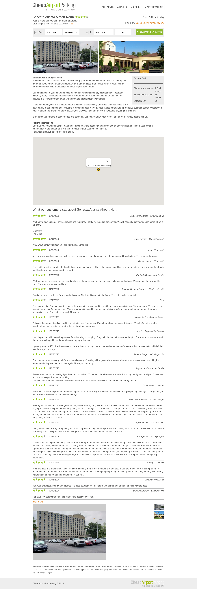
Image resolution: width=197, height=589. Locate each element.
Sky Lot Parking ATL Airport (42, 573)
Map (71, 24)
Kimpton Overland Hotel (137, 570)
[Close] (107, 161)
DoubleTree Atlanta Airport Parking (45, 566)
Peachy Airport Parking (67, 566)
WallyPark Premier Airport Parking (126, 566)
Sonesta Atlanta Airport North (93, 570)
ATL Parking (108, 7)
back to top (38, 502)
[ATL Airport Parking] (54, 5)
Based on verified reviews (150, 23)
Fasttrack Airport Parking (104, 566)
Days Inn (108, 570)
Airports (122, 7)
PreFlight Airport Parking (73, 570)
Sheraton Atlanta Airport (148, 566)
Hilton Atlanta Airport (120, 570)
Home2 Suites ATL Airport (53, 570)
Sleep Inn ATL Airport (155, 570)
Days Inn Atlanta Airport (85, 566)
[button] (98, 169)
